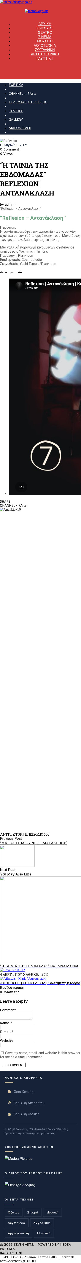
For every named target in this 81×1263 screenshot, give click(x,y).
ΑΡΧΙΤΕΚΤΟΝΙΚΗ (45, 54)
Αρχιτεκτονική (18, 1233)
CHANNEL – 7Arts (23, 93)
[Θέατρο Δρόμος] (20, 1185)
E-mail (7, 1031)
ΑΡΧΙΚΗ (44, 24)
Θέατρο (13, 1212)
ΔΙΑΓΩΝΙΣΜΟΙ (20, 128)
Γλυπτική (44, 1233)
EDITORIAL (45, 28)
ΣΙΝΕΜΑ (44, 37)
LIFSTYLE (16, 111)
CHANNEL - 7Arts (13, 505)
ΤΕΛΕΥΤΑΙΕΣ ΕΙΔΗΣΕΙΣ (28, 102)
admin (9, 204)
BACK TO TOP (11, 1253)
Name (6, 1023)
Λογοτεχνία (16, 1223)
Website (6, 1040)
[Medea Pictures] (18, 1158)
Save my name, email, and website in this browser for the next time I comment (40, 1055)
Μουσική (52, 1212)
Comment (8, 1010)
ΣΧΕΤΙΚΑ (16, 85)
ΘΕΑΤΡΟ (45, 32)
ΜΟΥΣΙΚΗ (45, 41)
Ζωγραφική (42, 1223)
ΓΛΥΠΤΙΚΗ (45, 58)
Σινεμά (32, 1212)
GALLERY (16, 119)
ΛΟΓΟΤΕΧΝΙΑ (45, 45)
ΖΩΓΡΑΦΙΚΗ (45, 50)
